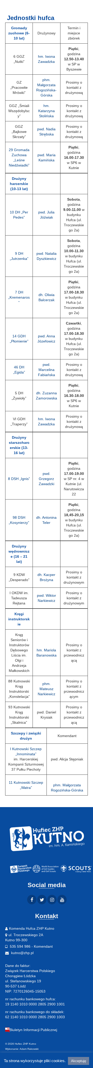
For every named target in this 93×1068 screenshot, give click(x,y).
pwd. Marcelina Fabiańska (46, 369)
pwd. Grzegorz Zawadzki (46, 479)
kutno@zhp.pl (22, 953)
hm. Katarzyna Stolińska (46, 111)
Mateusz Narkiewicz (46, 689)
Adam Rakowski (29, 1048)
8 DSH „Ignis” (19, 479)
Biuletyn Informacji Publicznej (33, 1030)
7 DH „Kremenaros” (19, 297)
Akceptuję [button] (78, 1061)
